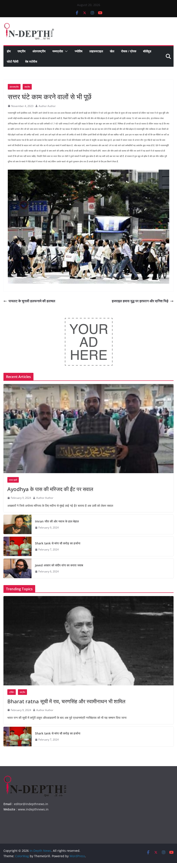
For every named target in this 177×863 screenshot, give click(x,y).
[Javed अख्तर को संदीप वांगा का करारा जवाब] (17, 568)
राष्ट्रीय (21, 51)
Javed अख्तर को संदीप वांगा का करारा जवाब (59, 565)
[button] (65, 51)
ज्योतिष (78, 51)
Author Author (47, 106)
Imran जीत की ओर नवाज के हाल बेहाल (57, 521)
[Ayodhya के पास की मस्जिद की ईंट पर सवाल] (88, 428)
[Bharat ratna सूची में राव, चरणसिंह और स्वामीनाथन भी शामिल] (88, 640)
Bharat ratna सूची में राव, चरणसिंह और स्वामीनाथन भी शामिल (66, 701)
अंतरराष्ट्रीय (39, 51)
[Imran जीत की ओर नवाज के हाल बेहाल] (17, 524)
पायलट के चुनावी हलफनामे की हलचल (32, 301)
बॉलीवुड (147, 51)
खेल (112, 51)
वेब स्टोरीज (31, 61)
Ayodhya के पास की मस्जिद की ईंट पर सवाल (50, 489)
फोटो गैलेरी (12, 61)
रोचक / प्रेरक (128, 51)
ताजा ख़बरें (13, 479)
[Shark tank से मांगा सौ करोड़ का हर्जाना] (17, 546)
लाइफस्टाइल (96, 51)
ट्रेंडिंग (11, 692)
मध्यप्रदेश (57, 51)
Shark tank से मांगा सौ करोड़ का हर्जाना (57, 543)
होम (9, 51)
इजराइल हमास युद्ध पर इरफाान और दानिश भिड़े (140, 301)
